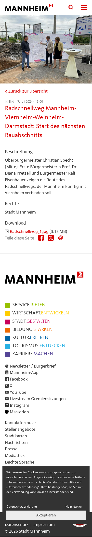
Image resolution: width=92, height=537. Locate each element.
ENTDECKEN (38, 346)
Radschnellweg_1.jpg (29, 231)
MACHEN (32, 354)
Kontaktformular (20, 422)
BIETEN (28, 305)
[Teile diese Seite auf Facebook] (41, 238)
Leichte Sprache (19, 462)
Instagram (19, 405)
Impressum (44, 524)
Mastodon (19, 412)
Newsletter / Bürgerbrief (33, 366)
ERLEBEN (30, 337)
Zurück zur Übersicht (27, 91)
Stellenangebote (20, 429)
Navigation (84, 7)
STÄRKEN (32, 329)
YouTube (18, 392)
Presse (11, 449)
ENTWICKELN (40, 313)
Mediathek (15, 455)
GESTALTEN (31, 321)
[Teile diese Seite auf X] (51, 238)
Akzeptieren (46, 515)
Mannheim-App (24, 372)
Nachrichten (16, 442)
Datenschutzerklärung (21, 506)
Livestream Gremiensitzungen (38, 398)
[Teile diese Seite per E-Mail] (61, 238)
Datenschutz (16, 524)
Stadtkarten (16, 436)
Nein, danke (74, 506)
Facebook (19, 379)
